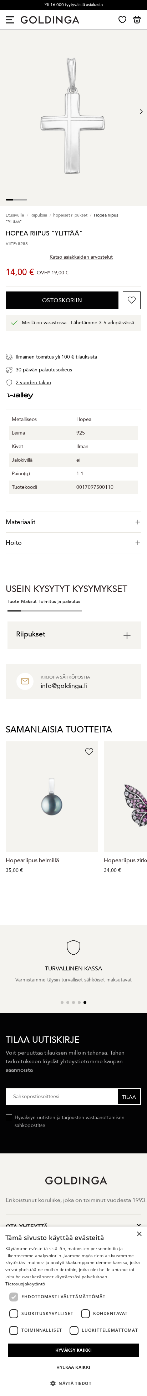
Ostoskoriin (62, 300)
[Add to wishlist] (132, 300)
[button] (73, 1383)
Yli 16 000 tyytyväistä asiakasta (74, 4)
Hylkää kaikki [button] (73, 1367)
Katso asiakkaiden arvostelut (81, 257)
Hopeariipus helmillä (32, 860)
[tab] (73, 522)
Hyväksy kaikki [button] (73, 1350)
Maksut (29, 601)
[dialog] (73, 1311)
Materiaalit (20, 522)
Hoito (14, 542)
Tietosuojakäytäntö (25, 1284)
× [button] (139, 1234)
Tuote (13, 601)
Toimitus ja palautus (59, 601)
